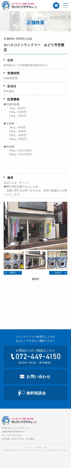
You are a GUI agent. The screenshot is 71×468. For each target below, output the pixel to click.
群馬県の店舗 (24, 38)
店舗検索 (9, 38)
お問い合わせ (56, 5)
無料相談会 (36, 393)
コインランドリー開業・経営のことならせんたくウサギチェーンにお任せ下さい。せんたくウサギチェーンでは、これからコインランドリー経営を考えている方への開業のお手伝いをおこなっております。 (34, 5)
